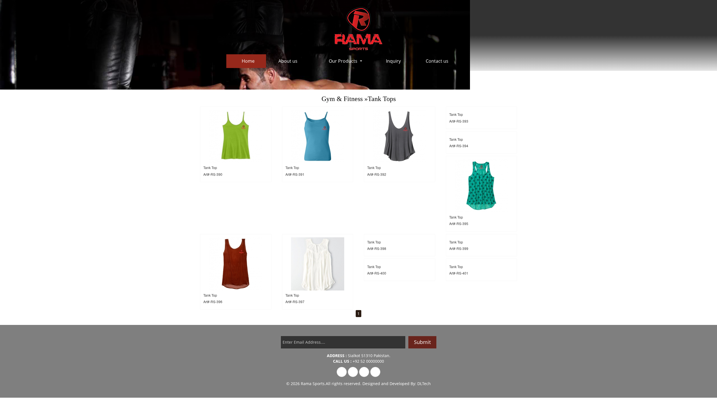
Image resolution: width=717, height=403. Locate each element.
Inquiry (393, 61)
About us (287, 61)
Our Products (343, 61)
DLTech (424, 383)
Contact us (437, 61)
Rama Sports (313, 383)
